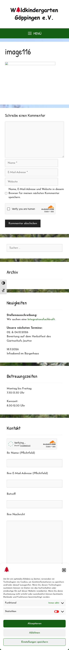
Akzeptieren (34, 623)
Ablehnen (34, 633)
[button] (64, 570)
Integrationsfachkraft (41, 319)
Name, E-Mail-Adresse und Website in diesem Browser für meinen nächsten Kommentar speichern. (36, 193)
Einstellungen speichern (34, 642)
